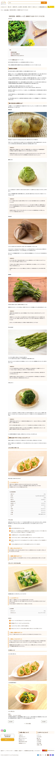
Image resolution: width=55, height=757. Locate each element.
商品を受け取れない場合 (23, 741)
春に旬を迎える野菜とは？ (15, 53)
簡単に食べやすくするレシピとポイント (17, 55)
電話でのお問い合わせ (7, 736)
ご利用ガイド (21, 735)
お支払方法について (22, 736)
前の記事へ (11, 721)
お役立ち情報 (6, 10)
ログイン (45, 6)
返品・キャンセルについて (23, 738)
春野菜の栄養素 (14, 52)
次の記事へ (44, 721)
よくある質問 (39, 741)
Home (2, 10)
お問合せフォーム (7, 739)
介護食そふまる (14, 59)
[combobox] (27, 3)
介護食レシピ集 (39, 744)
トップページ (39, 735)
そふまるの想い (39, 736)
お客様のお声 (39, 739)
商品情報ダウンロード (22, 743)
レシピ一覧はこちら (11, 711)
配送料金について (22, 739)
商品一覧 (38, 738)
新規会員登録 (42, 6)
